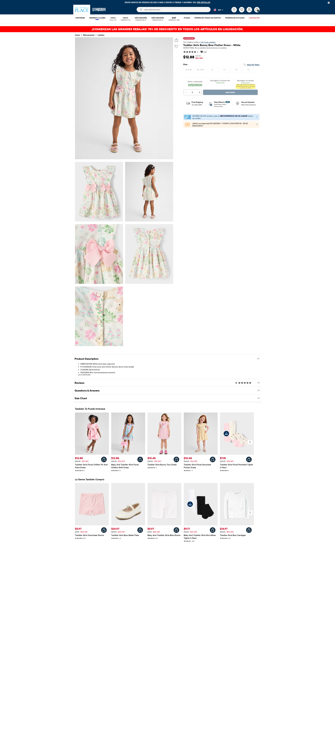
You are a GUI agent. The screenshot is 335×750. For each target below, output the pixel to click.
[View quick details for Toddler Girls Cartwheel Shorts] (104, 530)
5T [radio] (248, 70)
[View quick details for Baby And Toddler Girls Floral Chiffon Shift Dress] (140, 459)
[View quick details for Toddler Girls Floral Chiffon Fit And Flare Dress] (104, 459)
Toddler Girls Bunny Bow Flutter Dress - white (212, 45)
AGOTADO (230, 92)
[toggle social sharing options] (176, 40)
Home (77, 35)
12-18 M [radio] (188, 70)
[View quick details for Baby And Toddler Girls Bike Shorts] (176, 530)
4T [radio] (236, 70)
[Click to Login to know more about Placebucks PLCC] (257, 125)
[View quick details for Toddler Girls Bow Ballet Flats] (140, 530)
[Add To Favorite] (176, 46)
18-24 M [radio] (200, 70)
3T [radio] (224, 70)
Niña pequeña (88, 35)
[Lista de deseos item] (243, 12)
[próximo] (250, 442)
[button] (217, 10)
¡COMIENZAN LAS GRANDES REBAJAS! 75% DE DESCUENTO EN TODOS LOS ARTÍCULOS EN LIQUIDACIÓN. (167, 29)
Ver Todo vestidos (208, 42)
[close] (329, 3)
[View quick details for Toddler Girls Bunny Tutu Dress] (176, 459)
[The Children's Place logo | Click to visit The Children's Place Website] (81, 9)
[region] (167, 2)
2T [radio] (212, 70)
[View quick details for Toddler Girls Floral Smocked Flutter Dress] (213, 459)
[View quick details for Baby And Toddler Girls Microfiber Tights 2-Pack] (213, 530)
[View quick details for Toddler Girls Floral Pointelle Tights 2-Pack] (249, 459)
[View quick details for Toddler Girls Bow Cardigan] (249, 530)
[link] (234, 9)
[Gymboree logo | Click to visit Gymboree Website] (99, 9)
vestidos (101, 35)
